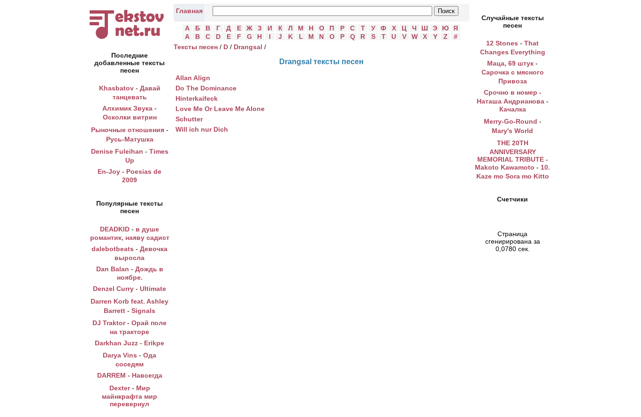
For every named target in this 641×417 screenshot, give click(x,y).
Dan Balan (112, 269)
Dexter (119, 388)
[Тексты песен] (129, 39)
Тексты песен (196, 47)
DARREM (111, 375)
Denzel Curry (113, 288)
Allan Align (193, 78)
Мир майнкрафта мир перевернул (129, 396)
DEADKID (115, 229)
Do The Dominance (206, 88)
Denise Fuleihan (117, 151)
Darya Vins (120, 355)
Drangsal (248, 47)
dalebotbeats (113, 249)
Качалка (512, 109)
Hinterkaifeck (197, 98)
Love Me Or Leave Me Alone (220, 108)
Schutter (189, 119)
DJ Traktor (108, 323)
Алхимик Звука (127, 108)
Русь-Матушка (129, 139)
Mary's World (512, 130)
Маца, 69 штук (510, 63)
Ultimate (153, 288)
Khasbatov (116, 88)
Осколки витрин (130, 117)
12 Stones (502, 43)
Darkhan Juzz (116, 343)
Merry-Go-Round (510, 121)
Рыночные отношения (127, 130)
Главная (189, 11)
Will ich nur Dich (202, 129)
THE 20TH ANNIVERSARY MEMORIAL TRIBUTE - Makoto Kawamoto (511, 155)
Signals (143, 310)
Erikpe (154, 343)
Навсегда (147, 375)
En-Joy (109, 171)
